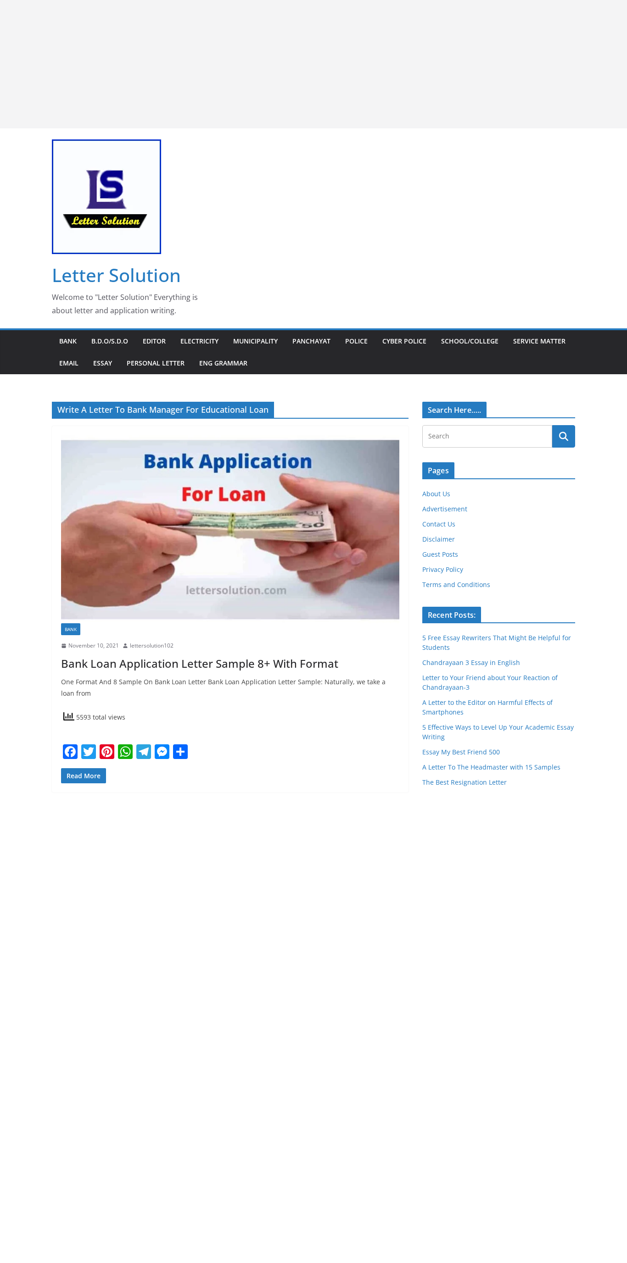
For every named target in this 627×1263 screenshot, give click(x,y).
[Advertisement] (275, 64)
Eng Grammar (223, 363)
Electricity (199, 341)
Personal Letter (156, 363)
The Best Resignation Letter (464, 782)
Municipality (255, 341)
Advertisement (444, 508)
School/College (469, 341)
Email (68, 363)
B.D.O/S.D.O (109, 341)
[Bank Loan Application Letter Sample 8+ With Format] (230, 529)
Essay (102, 363)
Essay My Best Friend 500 (461, 752)
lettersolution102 (152, 645)
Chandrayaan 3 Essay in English (471, 662)
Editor (154, 341)
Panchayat (311, 341)
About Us (436, 493)
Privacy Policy (442, 569)
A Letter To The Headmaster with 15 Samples (491, 767)
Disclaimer (438, 539)
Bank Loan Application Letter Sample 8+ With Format (199, 663)
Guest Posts (440, 554)
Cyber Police (404, 341)
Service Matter (539, 341)
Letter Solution (116, 275)
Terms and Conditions (456, 584)
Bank (68, 341)
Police (356, 341)
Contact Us (438, 524)
